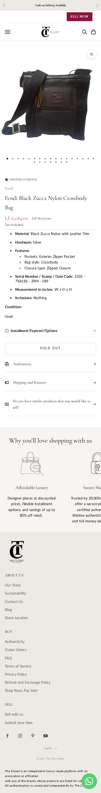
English (48, 748)
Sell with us (14, 714)
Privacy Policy (16, 674)
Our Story (13, 585)
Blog (8, 610)
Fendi (9, 188)
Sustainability (15, 593)
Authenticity (15, 642)
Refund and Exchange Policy (27, 682)
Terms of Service (18, 666)
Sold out (50, 348)
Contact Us (14, 601)
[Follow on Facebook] (7, 735)
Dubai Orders (15, 650)
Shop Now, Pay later (21, 690)
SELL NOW (79, 16)
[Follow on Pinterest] (32, 735)
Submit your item (19, 723)
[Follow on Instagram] (20, 735)
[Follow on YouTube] (45, 735)
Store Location (16, 618)
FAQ (8, 658)
